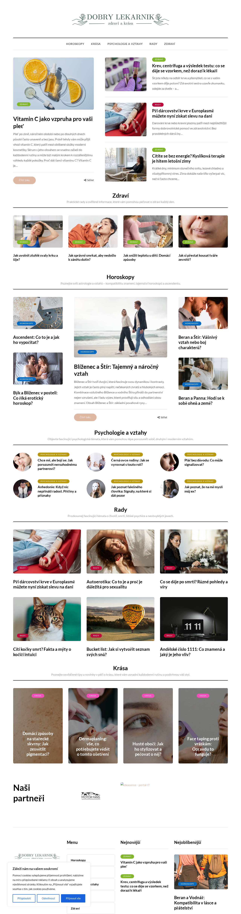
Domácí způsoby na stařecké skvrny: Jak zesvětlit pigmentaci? (38, 744)
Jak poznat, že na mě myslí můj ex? (204, 489)
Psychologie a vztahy (125, 43)
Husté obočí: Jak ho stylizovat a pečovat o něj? (148, 749)
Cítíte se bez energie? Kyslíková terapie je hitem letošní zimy (188, 158)
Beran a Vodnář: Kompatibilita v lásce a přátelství (195, 902)
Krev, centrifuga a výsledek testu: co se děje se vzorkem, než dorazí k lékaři (188, 68)
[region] (49, 884)
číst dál (24, 180)
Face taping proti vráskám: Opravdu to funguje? (203, 746)
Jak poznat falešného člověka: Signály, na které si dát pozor (131, 491)
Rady (153, 43)
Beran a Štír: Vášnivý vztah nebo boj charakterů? (197, 342)
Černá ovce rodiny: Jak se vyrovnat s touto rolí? (130, 462)
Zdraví (169, 43)
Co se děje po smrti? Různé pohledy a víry (194, 584)
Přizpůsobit (24, 898)
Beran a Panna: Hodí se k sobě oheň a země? (201, 400)
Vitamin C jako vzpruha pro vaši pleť (143, 864)
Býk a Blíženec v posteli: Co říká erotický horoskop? (35, 398)
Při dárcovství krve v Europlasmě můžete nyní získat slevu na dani (183, 113)
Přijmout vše (73, 898)
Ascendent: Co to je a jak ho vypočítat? (36, 340)
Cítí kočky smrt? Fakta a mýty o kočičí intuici (42, 652)
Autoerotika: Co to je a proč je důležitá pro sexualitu (114, 584)
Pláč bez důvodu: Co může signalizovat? (204, 462)
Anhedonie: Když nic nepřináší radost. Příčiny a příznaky (57, 491)
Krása (96, 43)
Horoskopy (75, 43)
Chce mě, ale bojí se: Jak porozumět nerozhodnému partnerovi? (57, 464)
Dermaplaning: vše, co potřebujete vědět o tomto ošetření (93, 746)
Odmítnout (48, 898)
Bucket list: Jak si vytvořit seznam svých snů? (118, 652)
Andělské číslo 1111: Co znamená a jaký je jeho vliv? (192, 652)
